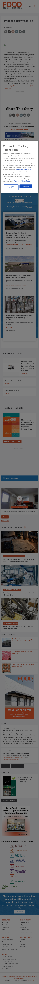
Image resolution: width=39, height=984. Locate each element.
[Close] (35, 143)
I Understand (25, 186)
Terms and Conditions (23, 170)
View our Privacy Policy (22, 181)
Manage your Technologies (11, 187)
